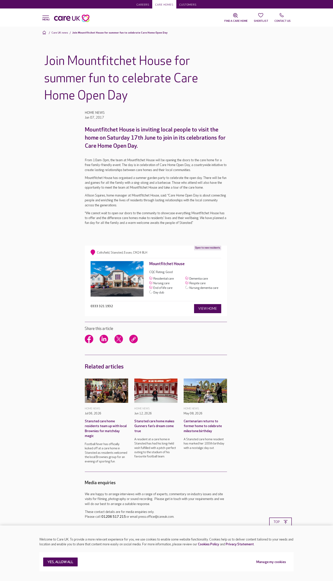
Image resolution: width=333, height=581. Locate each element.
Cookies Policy (208, 544)
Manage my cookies (271, 562)
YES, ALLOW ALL (60, 562)
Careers (142, 4)
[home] (44, 32)
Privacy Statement (240, 544)
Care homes (164, 4)
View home (207, 309)
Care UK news (59, 32)
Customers (188, 4)
